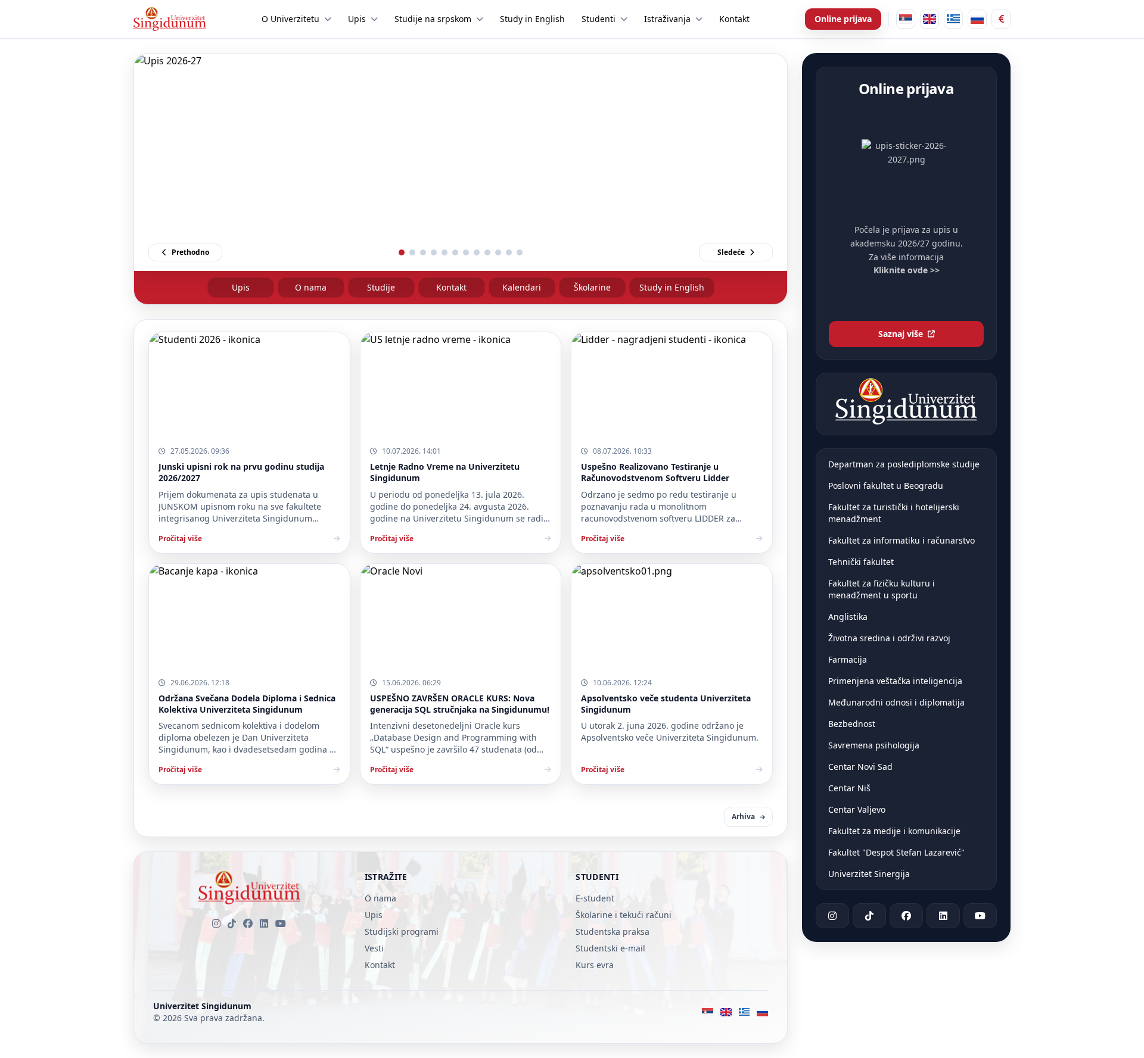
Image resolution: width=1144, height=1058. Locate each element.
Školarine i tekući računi (624, 914)
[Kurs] (1001, 19)
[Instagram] (216, 923)
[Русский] (977, 19)
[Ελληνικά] (953, 19)
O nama (311, 287)
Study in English (671, 287)
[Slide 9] (487, 252)
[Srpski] (905, 19)
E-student (595, 898)
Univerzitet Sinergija (869, 873)
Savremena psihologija (873, 745)
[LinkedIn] (264, 923)
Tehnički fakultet (861, 561)
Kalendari (521, 287)
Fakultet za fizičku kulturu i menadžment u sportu (881, 589)
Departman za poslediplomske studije (904, 464)
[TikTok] (232, 923)
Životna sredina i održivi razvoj (889, 638)
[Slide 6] (455, 252)
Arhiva (743, 817)
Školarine (592, 287)
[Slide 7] (466, 252)
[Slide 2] (412, 252)
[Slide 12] (520, 252)
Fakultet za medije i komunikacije (894, 831)
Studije (381, 287)
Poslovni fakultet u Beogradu (885, 485)
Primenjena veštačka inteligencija (895, 680)
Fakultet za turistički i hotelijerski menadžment (893, 513)
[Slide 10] (498, 252)
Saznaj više (900, 333)
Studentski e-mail (610, 948)
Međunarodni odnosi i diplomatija (896, 702)
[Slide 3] (423, 252)
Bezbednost (851, 723)
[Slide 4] (434, 252)
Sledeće (731, 252)
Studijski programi (402, 931)
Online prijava (843, 18)
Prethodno (190, 252)
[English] (929, 19)
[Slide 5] (444, 252)
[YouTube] (280, 923)
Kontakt (451, 287)
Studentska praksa (612, 931)
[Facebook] (248, 923)
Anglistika (848, 616)
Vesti (374, 948)
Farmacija (847, 659)
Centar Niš (849, 788)
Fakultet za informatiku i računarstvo (901, 540)
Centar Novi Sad (860, 766)
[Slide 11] (509, 252)
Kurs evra (595, 964)
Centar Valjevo (856, 809)
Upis (241, 287)
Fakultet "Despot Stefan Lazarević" (896, 852)
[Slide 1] (402, 252)
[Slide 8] (477, 252)
